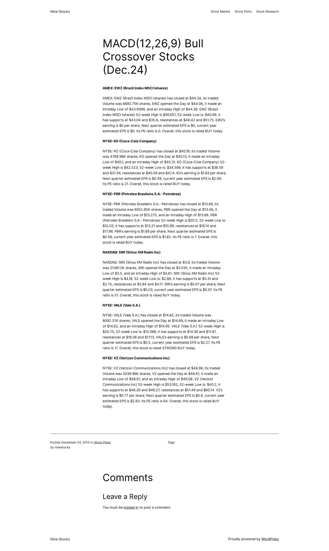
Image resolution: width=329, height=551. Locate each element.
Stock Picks (102, 442)
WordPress (270, 539)
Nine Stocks (60, 11)
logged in (131, 507)
